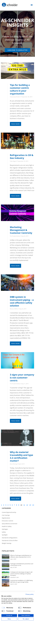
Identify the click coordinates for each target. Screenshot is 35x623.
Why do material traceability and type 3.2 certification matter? (21, 456)
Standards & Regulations (9, 538)
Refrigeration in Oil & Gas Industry (21, 156)
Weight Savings (6, 543)
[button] (31, 4)
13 (30, 505)
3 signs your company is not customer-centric (22, 377)
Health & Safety (6, 526)
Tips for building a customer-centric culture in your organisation (20, 89)
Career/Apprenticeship (9, 512)
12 (27, 505)
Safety (4, 532)
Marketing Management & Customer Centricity (21, 230)
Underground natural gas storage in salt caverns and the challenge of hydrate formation (21, 573)
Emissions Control (7, 521)
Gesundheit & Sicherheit (9, 523)
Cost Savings (6, 515)
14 (33, 505)
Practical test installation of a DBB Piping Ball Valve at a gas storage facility (21, 581)
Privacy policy (30, 594)
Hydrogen (5, 529)
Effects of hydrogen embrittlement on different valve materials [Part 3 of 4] (20, 556)
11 (24, 505)
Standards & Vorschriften (10, 540)
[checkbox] (3, 608)
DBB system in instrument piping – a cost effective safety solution (22, 301)
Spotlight (4, 535)
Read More (15, 124)
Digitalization (6, 518)
